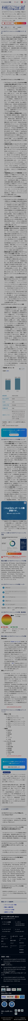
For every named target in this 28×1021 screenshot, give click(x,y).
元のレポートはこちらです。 (14, 513)
